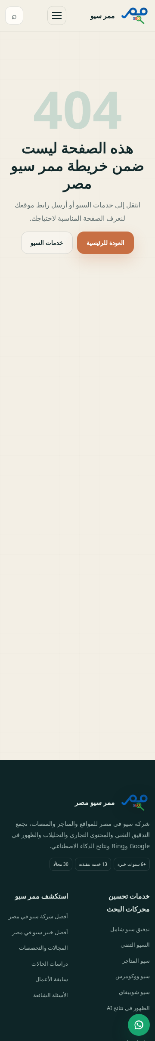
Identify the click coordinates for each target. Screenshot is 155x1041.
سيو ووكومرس (132, 976)
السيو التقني (135, 944)
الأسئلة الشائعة (50, 995)
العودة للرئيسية (105, 242)
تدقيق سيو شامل (130, 929)
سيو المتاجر (136, 960)
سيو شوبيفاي (134, 992)
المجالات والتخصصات (43, 947)
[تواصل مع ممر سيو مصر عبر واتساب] (139, 1025)
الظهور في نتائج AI (128, 1008)
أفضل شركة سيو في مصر (38, 916)
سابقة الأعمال (51, 979)
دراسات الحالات (49, 963)
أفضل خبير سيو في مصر (40, 932)
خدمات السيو (47, 242)
